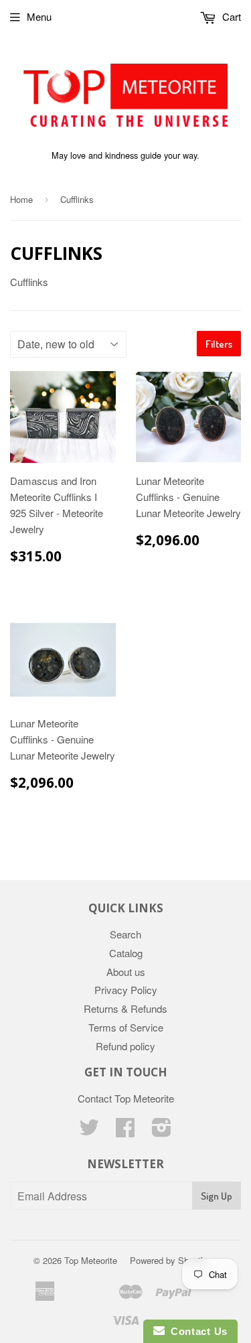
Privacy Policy (125, 990)
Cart (230, 16)
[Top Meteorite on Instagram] (161, 1131)
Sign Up (216, 1196)
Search (125, 934)
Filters (218, 344)
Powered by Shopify (168, 1260)
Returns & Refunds (125, 1008)
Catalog (126, 953)
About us (125, 972)
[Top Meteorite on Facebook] (125, 1131)
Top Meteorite (90, 1260)
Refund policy (125, 1046)
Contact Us (196, 1331)
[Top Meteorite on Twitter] (89, 1131)
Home (21, 199)
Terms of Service (125, 1027)
